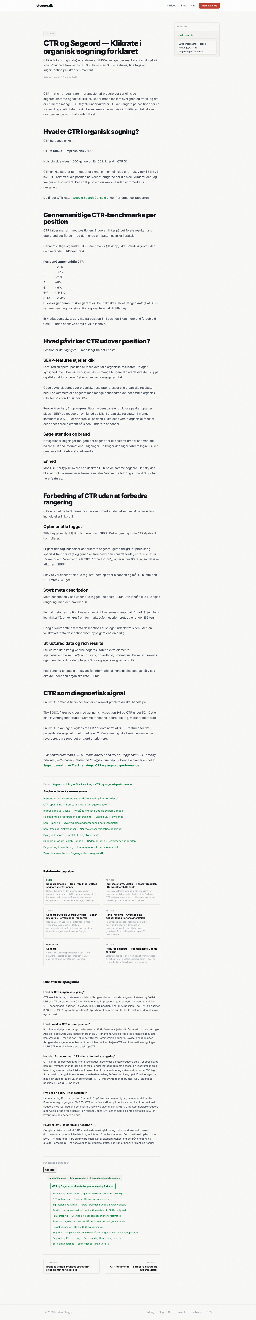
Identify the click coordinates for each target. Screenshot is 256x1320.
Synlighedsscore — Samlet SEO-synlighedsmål (71, 835)
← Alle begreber (186, 35)
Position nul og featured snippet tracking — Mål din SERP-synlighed (83, 816)
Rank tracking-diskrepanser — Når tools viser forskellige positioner (82, 828)
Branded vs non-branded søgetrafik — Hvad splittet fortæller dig (81, 798)
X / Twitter (197, 1312)
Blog (184, 5)
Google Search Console (89, 197)
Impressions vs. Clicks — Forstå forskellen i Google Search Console (83, 810)
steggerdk (44, 5)
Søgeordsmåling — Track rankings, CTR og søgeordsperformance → (93, 784)
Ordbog (171, 5)
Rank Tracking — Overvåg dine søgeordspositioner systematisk (80, 822)
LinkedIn (181, 1312)
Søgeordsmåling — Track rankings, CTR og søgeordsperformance (84, 1178)
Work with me (209, 5)
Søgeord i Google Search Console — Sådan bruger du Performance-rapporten (89, 840)
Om (193, 5)
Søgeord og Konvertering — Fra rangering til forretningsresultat (80, 847)
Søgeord (50, 1169)
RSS (209, 1312)
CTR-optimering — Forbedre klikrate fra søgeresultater (75, 804)
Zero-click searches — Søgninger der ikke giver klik (73, 853)
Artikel (49, 33)
